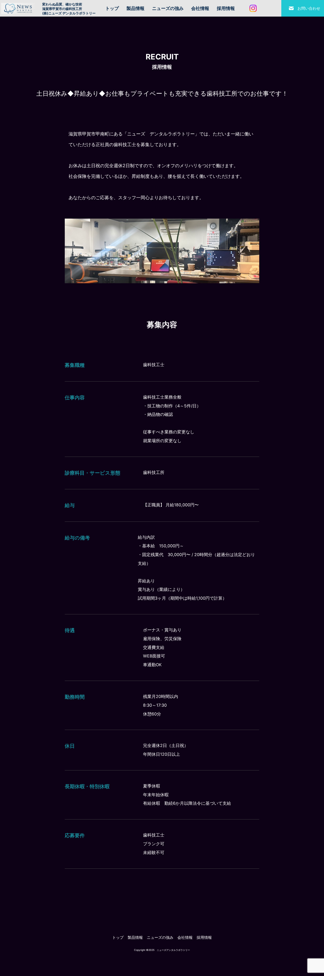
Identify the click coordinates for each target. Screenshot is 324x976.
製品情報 (135, 8)
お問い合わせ (308, 8)
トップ (112, 8)
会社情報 (200, 8)
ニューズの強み (168, 8)
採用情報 (226, 8)
